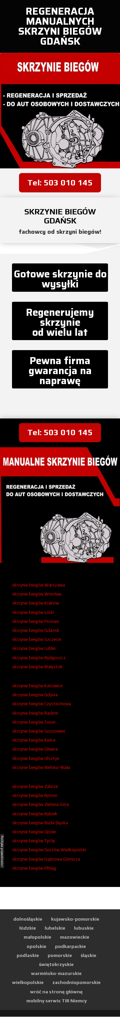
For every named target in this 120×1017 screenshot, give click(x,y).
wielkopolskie (28, 982)
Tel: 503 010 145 (60, 182)
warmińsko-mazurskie (56, 973)
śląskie (88, 955)
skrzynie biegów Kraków (35, 603)
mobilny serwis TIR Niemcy (56, 1000)
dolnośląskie (27, 919)
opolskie (36, 946)
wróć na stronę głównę (56, 991)
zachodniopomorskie (76, 982)
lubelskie (55, 928)
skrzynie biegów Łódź (33, 612)
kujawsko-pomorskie (75, 919)
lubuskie (84, 928)
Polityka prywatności (2, 851)
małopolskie (37, 937)
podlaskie (28, 955)
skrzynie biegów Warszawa (38, 585)
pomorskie (60, 955)
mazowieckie (74, 937)
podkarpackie (70, 946)
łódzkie (27, 928)
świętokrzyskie (56, 964)
